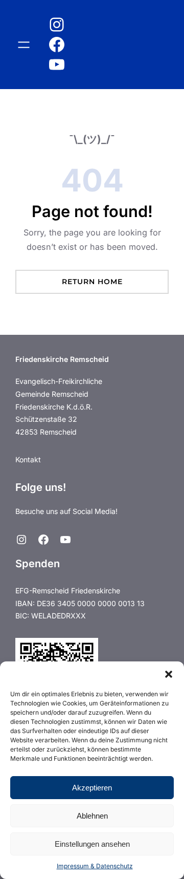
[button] (169, 674)
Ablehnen (92, 815)
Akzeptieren (92, 787)
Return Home (92, 281)
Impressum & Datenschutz (95, 866)
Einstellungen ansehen (92, 844)
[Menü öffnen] (23, 44)
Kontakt (28, 459)
